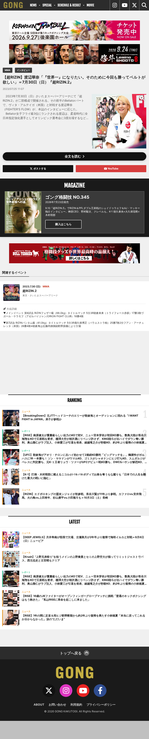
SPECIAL (47, 5)
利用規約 (76, 704)
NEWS (33, 5)
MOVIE (90, 5)
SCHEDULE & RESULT (69, 5)
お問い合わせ (57, 704)
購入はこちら (63, 224)
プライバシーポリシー (101, 704)
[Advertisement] (74, 362)
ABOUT (39, 704)
